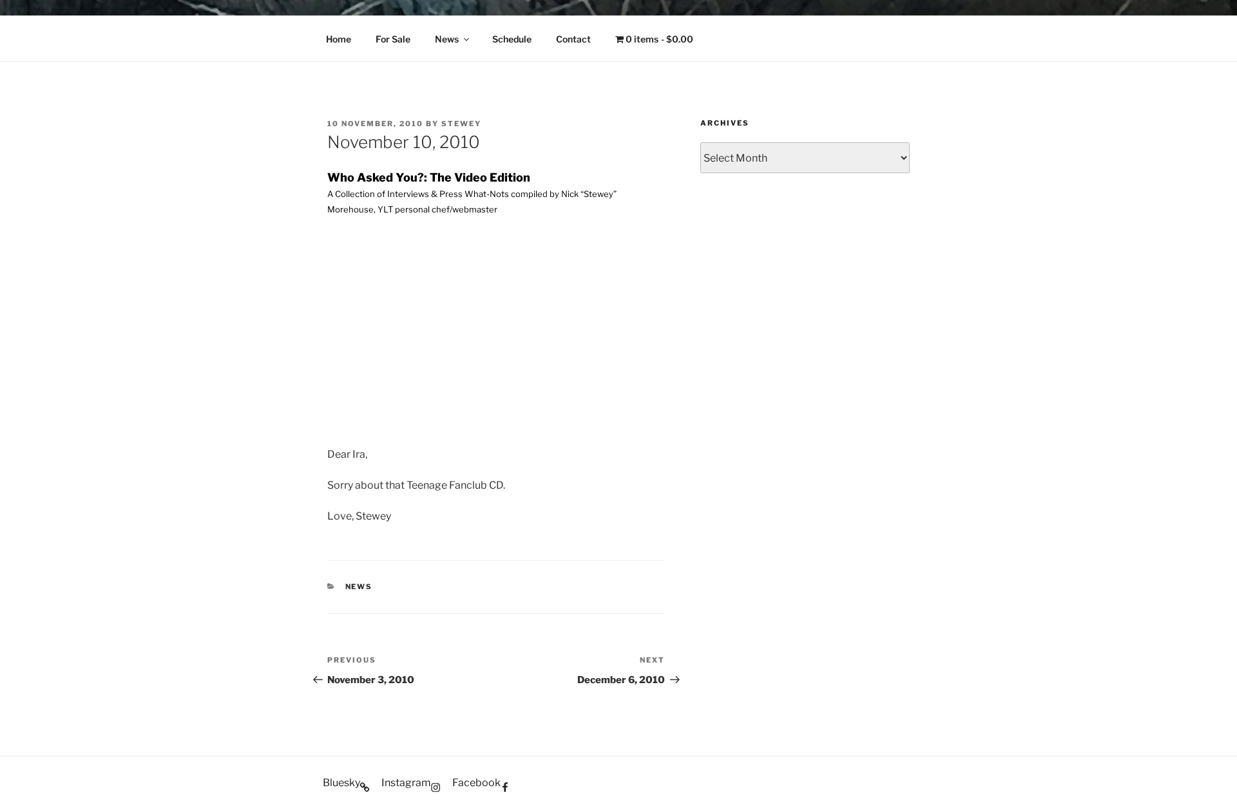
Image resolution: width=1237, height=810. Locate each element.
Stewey (461, 123)
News (447, 38)
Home (338, 38)
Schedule (512, 38)
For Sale (393, 38)
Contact (573, 38)
